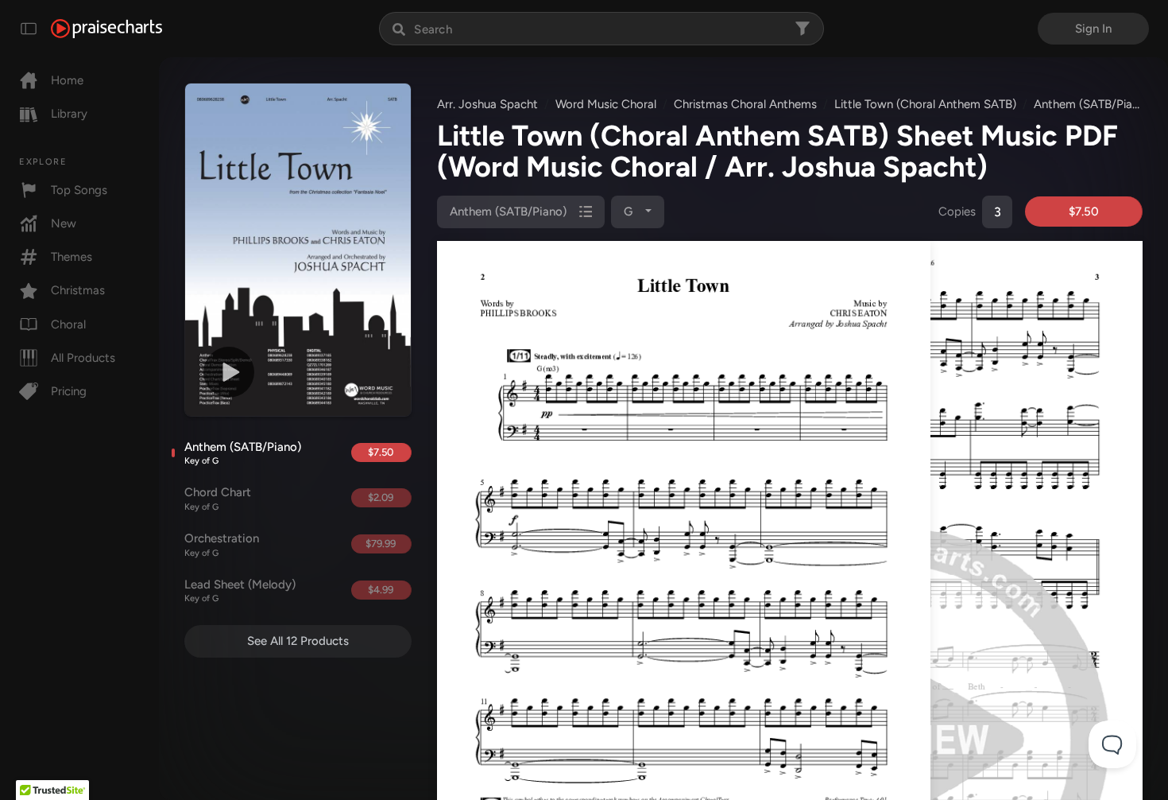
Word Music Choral (605, 104)
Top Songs (79, 190)
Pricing (69, 391)
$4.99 (380, 590)
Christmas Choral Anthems (745, 104)
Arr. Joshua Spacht (487, 104)
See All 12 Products (298, 641)
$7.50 (380, 452)
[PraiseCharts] (106, 28)
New (63, 223)
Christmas (78, 290)
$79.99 (380, 544)
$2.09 (380, 497)
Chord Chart (217, 498)
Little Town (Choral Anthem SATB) (925, 104)
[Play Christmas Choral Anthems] (228, 372)
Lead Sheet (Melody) (240, 590)
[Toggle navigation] (28, 28)
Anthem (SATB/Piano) (242, 453)
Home (67, 80)
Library (69, 114)
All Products (83, 358)
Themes (71, 257)
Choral (68, 324)
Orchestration (221, 544)
